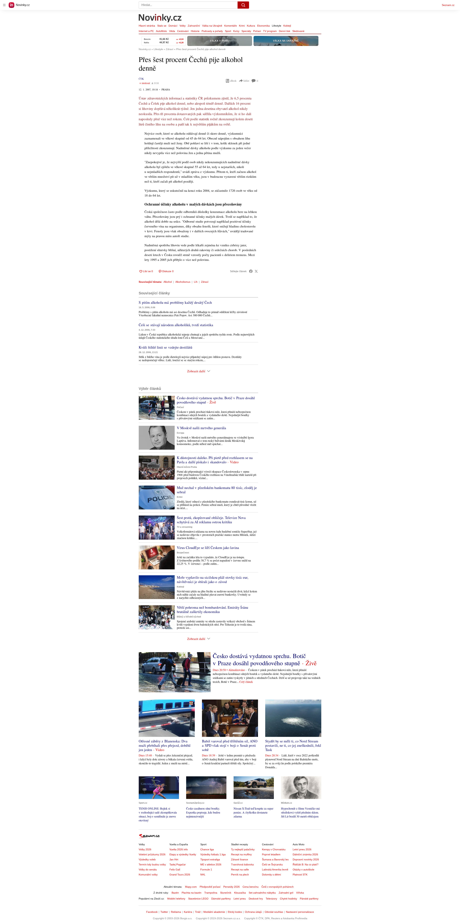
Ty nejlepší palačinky (243, 849)
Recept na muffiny (241, 854)
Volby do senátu (148, 869)
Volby (183, 25)
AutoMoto (161, 31)
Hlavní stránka (147, 25)
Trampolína (210, 892)
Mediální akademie (214, 911)
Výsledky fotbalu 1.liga (213, 854)
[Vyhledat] (243, 5)
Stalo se (161, 25)
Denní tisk (284, 31)
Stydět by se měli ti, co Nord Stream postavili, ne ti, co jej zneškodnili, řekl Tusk (293, 745)
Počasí (257, 31)
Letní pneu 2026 (302, 849)
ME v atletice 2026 (210, 864)
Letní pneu (240, 898)
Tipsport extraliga (210, 859)
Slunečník (225, 892)
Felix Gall (174, 869)
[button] (157, 408)
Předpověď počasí (210, 886)
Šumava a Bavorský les (275, 859)
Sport (228, 31)
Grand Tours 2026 (179, 874)
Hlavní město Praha (187, 467)
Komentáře (230, 25)
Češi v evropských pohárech (277, 886)
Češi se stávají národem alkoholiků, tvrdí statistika (176, 324)
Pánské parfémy (309, 898)
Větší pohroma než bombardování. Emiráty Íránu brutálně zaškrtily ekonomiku (212, 609)
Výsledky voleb (147, 859)
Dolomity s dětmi (271, 874)
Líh (195, 281)
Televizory (271, 898)
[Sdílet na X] (256, 271)
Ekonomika (263, 25)
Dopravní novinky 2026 (306, 859)
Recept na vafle (240, 869)
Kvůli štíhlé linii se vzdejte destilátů (165, 347)
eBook (233, 80)
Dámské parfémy (221, 898)
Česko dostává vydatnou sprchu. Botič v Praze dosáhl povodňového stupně (216, 400)
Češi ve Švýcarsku (272, 864)
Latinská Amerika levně (275, 869)
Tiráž (198, 911)
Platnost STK (300, 874)
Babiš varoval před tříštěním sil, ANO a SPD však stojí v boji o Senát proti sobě (229, 745)
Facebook (152, 911)
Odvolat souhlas (274, 911)
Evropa (180, 433)
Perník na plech (240, 874)
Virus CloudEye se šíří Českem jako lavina (208, 547)
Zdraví (204, 281)
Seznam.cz (448, 5)
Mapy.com (191, 886)
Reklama (176, 911)
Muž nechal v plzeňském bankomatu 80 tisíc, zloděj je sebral (217, 489)
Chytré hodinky (288, 898)
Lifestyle (276, 25)
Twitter (164, 911)
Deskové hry (256, 898)
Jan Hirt (173, 859)
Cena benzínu (251, 886)
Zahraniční (194, 25)
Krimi (242, 25)
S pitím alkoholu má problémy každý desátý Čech (175, 302)
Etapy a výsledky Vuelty (182, 854)
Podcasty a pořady (212, 31)
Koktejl (287, 25)
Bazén (175, 892)
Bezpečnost (183, 552)
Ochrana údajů (253, 911)
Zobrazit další (196, 371)
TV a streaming (184, 527)
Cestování (183, 31)
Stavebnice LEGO (198, 898)
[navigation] (4, 5)
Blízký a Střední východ (189, 617)
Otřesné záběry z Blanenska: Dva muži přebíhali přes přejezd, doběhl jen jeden (164, 745)
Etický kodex (235, 911)
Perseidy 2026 (231, 886)
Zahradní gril (286, 892)
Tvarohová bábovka (242, 864)
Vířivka (300, 892)
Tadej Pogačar (177, 864)
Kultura (251, 25)
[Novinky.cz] (160, 18)
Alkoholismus (182, 281)
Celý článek (246, 682)
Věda (172, 31)
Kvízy (236, 31)
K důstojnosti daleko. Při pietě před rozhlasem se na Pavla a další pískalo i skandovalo (215, 459)
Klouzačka (240, 892)
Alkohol (168, 281)
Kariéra (188, 911)
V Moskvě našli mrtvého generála (201, 427)
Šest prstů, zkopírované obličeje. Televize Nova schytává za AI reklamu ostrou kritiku (211, 519)
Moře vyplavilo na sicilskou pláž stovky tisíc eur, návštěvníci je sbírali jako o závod (212, 579)
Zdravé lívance (239, 859)
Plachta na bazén (191, 892)
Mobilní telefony (176, 898)
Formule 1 (206, 869)
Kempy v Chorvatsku (274, 849)
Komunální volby (148, 874)
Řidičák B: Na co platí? (305, 864)
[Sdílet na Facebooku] (251, 271)
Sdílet (246, 80)
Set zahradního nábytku (262, 892)
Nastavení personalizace (300, 911)
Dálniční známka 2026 (305, 854)
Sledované (298, 31)
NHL (202, 874)
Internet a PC (146, 31)
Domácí (173, 25)
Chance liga (207, 849)
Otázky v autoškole (303, 869)
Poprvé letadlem (271, 854)
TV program (270, 31)
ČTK (141, 78)
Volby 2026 (145, 849)
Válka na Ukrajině (212, 25)
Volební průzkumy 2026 (152, 854)
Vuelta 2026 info (178, 849)
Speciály (246, 31)
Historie (195, 31)
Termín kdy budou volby (152, 864)
